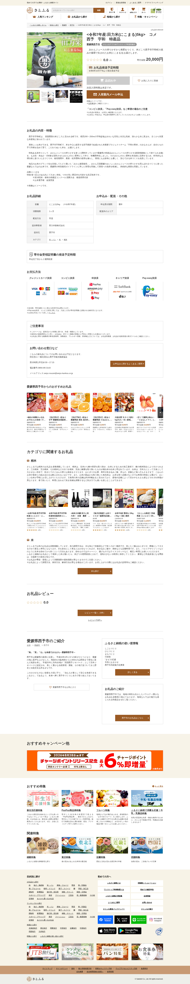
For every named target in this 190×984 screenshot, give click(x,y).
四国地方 (32, 931)
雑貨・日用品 (82, 892)
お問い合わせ (147, 903)
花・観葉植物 (82, 895)
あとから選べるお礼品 (45, 899)
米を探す (95, 571)
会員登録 (147, 896)
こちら (52, 313)
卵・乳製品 (82, 885)
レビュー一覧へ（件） (95, 613)
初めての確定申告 (147, 890)
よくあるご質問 (135, 3)
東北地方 (43, 928)
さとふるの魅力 (147, 909)
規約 (73, 969)
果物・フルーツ (62, 885)
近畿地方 (73, 928)
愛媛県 (37, 645)
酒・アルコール (34, 889)
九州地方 (42, 931)
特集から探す (32, 936)
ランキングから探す (34, 903)
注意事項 (91, 103)
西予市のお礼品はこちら (132, 718)
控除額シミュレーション (147, 883)
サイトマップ (47, 969)
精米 (65, 240)
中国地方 (83, 928)
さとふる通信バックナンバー (114, 909)
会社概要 (79, 972)
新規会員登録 (121, 3)
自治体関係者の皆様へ (95, 972)
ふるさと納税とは (114, 883)
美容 (50, 895)
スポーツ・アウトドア (37, 895)
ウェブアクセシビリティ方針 (126, 969)
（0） (110, 60)
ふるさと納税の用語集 (114, 896)
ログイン (109, 3)
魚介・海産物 (39, 885)
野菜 (73, 885)
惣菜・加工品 (83, 889)
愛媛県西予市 (93, 44)
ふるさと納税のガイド (112, 10)
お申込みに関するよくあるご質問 (127, 364)
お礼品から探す (33, 882)
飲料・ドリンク (49, 889)
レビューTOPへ (95, 620)
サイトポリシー (62, 969)
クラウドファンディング (154, 3)
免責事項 (144, 969)
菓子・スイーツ (64, 889)
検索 (99, 10)
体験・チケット (67, 892)
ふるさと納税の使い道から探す (52, 936)
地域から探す (32, 925)
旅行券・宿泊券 (53, 892)
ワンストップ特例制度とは (114, 890)
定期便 (31, 899)
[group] (54, 60)
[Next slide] (160, 412)
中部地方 (63, 928)
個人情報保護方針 (85, 969)
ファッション (60, 895)
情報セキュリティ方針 (103, 969)
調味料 (31, 892)
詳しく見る (132, 672)
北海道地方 (33, 928)
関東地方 (53, 928)
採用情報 (110, 972)
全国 (28, 645)
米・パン (52, 240)
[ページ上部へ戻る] (180, 966)
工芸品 (70, 895)
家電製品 (40, 892)
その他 (92, 895)
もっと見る (159, 786)
